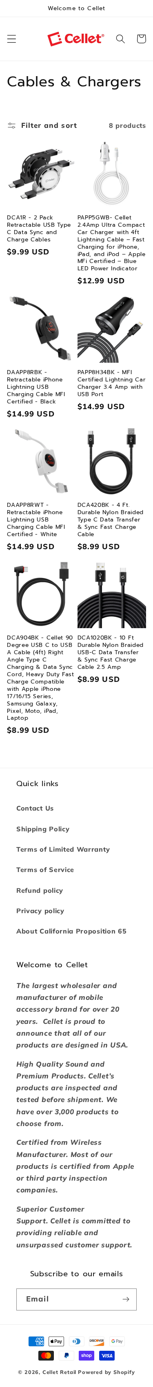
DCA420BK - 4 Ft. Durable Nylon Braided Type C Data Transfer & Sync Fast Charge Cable (111, 520)
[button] (11, 38)
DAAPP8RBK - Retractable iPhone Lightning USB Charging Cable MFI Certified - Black (36, 387)
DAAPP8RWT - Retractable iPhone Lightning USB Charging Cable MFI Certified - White (36, 520)
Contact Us (35, 808)
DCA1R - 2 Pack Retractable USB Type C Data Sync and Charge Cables (39, 228)
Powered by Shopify (106, 1372)
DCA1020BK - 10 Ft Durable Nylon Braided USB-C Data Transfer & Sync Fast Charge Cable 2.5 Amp (111, 652)
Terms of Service (45, 870)
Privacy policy (40, 911)
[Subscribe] (125, 1299)
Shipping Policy (42, 829)
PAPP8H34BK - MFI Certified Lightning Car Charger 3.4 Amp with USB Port (112, 383)
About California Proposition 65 (71, 931)
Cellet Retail (59, 1372)
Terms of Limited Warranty (63, 849)
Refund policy (39, 890)
